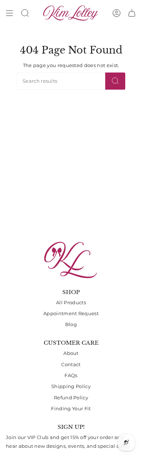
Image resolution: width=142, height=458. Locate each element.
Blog (71, 324)
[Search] (115, 81)
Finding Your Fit (71, 408)
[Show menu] (9, 12)
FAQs (70, 375)
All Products (71, 302)
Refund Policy (71, 397)
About (71, 353)
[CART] (131, 12)
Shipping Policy (71, 386)
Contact (70, 364)
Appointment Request (71, 313)
